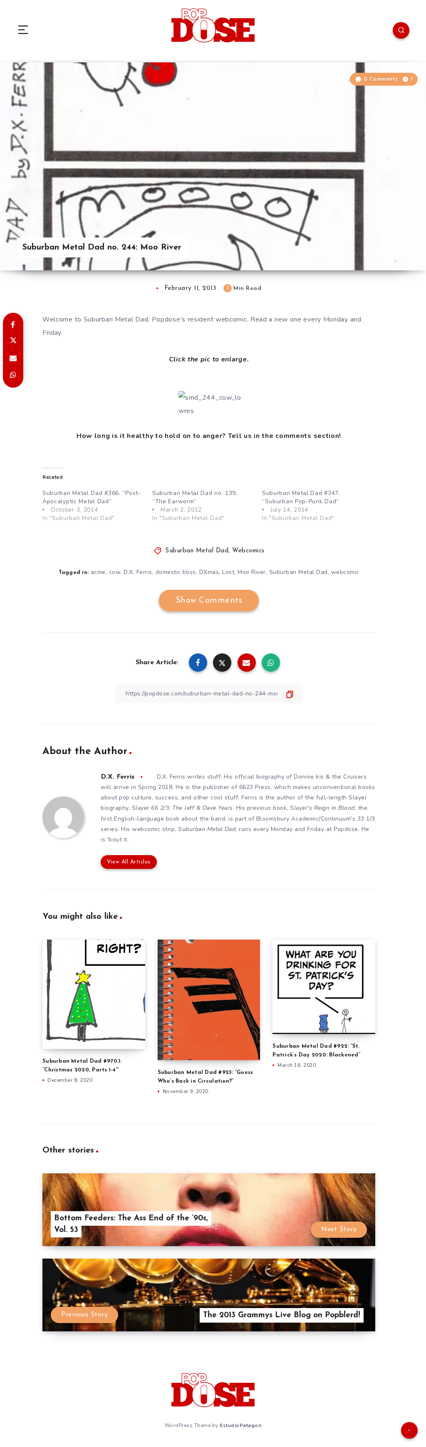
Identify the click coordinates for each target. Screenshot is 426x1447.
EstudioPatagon (240, 1425)
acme (98, 572)
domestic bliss (176, 572)
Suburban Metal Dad (196, 551)
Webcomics (248, 551)
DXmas (209, 572)
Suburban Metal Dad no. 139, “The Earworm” (195, 497)
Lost (228, 572)
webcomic (345, 572)
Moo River (252, 572)
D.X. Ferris (138, 572)
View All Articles (129, 862)
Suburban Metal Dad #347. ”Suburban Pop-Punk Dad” (301, 497)
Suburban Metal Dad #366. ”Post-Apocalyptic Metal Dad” (91, 497)
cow (115, 572)
